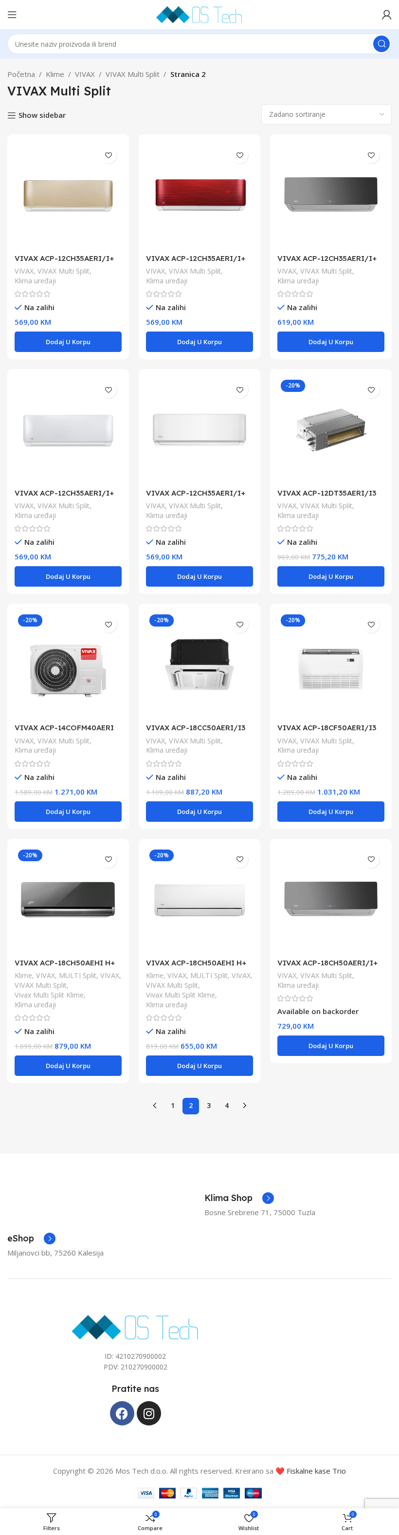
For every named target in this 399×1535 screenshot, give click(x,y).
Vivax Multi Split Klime (49, 994)
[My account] (387, 14)
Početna (21, 74)
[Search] (381, 44)
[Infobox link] (239, 1198)
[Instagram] (149, 1413)
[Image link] (135, 1326)
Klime (55, 74)
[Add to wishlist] (108, 155)
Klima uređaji (35, 280)
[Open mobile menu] (12, 14)
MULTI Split (77, 975)
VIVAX (85, 74)
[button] (68, 342)
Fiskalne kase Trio (316, 1471)
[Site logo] (199, 13)
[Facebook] (122, 1413)
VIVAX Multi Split (133, 74)
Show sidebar (42, 115)
